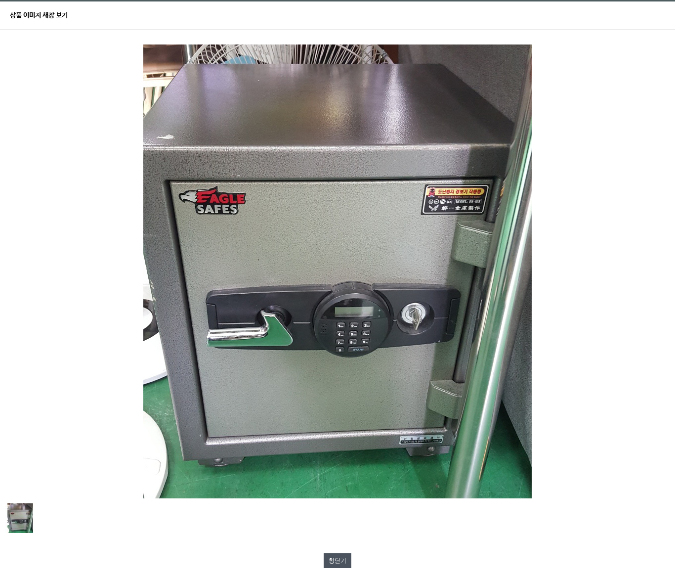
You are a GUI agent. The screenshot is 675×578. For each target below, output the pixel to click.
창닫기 (337, 560)
